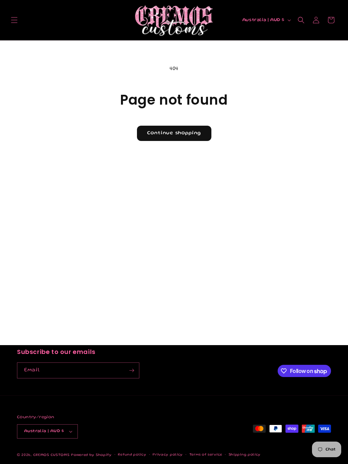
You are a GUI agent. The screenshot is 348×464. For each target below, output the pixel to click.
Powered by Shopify (91, 455)
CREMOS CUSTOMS (51, 455)
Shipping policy (245, 455)
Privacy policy (168, 455)
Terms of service (205, 455)
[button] (14, 20)
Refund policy (132, 455)
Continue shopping (174, 133)
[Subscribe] (131, 370)
